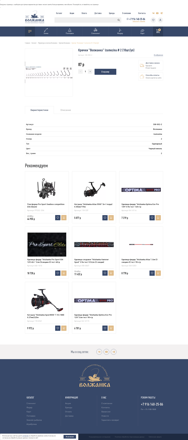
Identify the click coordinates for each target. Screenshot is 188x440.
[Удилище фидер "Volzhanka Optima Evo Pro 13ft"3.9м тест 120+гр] (141, 189)
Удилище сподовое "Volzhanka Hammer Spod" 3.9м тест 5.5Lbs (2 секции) (91, 260)
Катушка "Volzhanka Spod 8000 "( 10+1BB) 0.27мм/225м (45, 316)
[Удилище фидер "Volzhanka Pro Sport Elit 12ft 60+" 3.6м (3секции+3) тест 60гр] (46, 245)
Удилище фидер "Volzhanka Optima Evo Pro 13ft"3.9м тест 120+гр (140, 205)
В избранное (158, 55)
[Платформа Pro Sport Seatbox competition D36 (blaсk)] (46, 189)
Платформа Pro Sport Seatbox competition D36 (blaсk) (45, 205)
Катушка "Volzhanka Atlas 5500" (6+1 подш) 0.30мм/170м (93, 205)
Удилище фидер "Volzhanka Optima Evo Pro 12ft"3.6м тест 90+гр (93, 316)
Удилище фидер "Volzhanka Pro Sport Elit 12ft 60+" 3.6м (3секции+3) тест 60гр (45, 260)
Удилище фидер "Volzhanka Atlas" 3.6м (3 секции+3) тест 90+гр (139, 260)
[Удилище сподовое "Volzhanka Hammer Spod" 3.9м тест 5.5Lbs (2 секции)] (94, 245)
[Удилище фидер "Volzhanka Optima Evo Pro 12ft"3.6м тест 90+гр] (94, 300)
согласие (25, 436)
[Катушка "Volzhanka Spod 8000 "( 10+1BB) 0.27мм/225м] (46, 300)
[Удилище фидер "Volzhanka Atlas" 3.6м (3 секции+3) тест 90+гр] (141, 245)
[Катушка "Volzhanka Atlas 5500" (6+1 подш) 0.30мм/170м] (94, 189)
